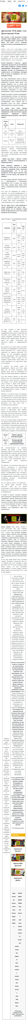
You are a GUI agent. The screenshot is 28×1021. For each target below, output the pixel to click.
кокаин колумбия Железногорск (17, 984)
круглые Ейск (14, 905)
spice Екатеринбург (14, 913)
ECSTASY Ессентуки (20, 938)
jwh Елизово (20, 913)
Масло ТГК (21, 1)
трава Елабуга (14, 923)
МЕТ (15, 1)
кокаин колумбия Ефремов (17, 953)
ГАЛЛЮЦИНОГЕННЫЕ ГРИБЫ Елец (20, 900)
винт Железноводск (17, 968)
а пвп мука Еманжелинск (20, 924)
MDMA (9, 1)
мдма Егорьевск (14, 897)
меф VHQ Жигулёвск (17, 1001)
